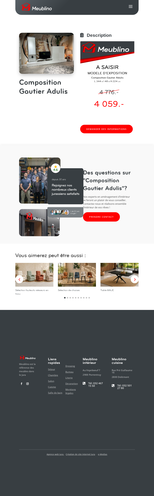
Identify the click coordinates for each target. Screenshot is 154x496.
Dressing (70, 365)
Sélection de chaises (69, 290)
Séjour (51, 369)
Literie (69, 377)
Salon (51, 381)
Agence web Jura (55, 454)
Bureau (69, 371)
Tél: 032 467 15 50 (95, 384)
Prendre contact (101, 216)
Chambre (53, 375)
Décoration (71, 383)
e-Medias (102, 454)
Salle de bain (55, 392)
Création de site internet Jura (80, 454)
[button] (135, 279)
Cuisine (52, 386)
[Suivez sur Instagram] (27, 383)
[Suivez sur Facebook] (21, 383)
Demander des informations (106, 129)
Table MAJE (107, 290)
